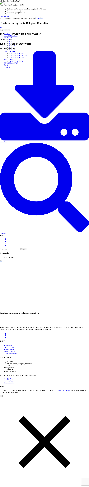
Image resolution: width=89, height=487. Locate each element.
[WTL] (40, 18)
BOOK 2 (12, 41)
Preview (3, 233)
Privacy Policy (9, 383)
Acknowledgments (10, 353)
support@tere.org (64, 390)
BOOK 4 (12, 45)
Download (3, 142)
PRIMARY (8, 38)
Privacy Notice (9, 351)
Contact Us (8, 345)
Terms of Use (9, 347)
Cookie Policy (9, 349)
